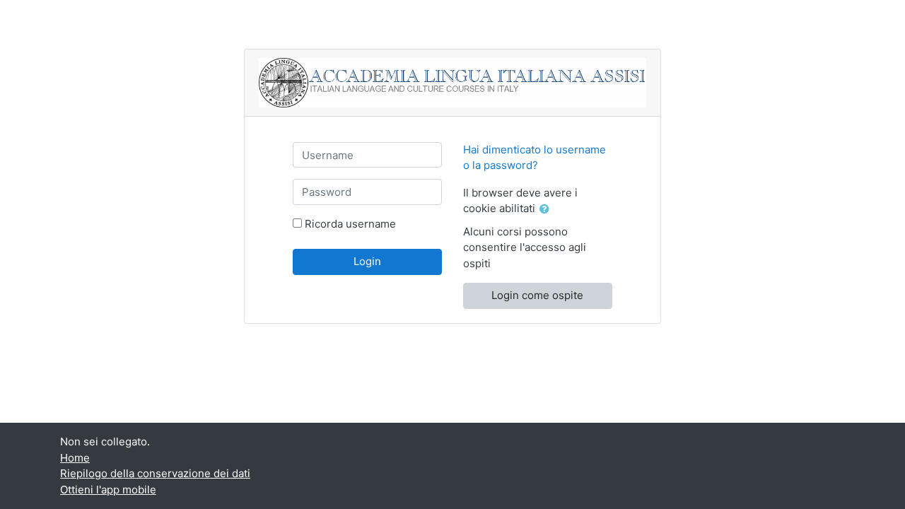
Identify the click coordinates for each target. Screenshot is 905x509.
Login (367, 261)
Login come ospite (537, 295)
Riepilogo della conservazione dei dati (155, 473)
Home (75, 457)
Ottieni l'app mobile (108, 489)
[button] (547, 209)
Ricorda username (350, 223)
